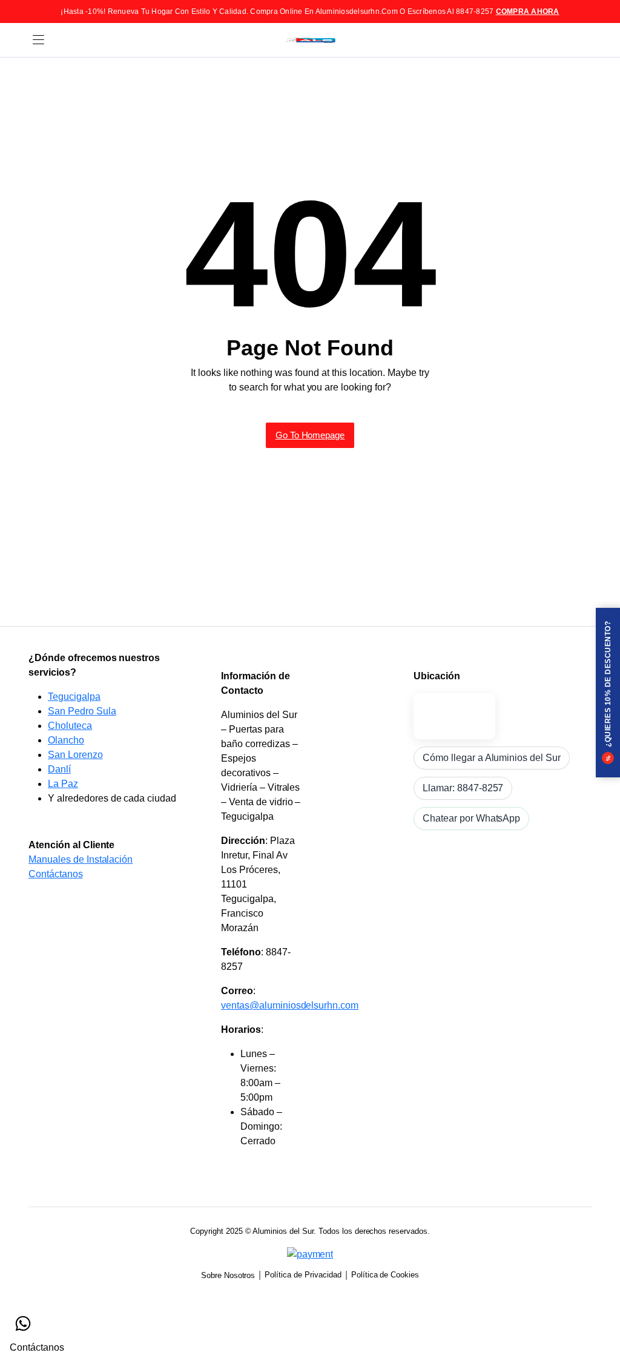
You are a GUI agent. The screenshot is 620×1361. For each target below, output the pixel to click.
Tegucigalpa (74, 696)
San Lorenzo (75, 755)
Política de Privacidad (303, 1274)
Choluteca (70, 725)
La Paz (63, 784)
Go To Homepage (310, 435)
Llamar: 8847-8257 (463, 788)
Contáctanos (55, 874)
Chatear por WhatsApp (471, 818)
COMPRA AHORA (527, 11)
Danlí (59, 769)
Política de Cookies (385, 1274)
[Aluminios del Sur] (310, 40)
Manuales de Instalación (80, 859)
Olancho (66, 740)
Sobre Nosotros (228, 1275)
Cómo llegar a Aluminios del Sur (492, 758)
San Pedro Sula (82, 711)
